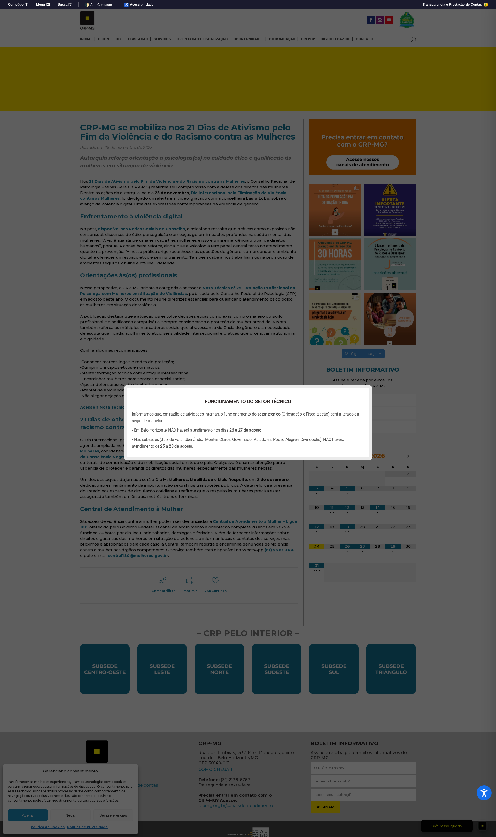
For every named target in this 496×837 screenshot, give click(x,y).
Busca (65, 4)
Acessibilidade (138, 5)
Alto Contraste (98, 5)
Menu (43, 4)
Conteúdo (18, 4)
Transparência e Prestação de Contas (453, 4)
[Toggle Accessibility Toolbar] (484, 793)
